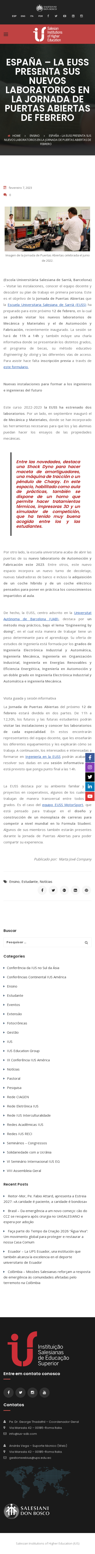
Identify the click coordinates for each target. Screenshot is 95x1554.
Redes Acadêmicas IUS (25, 1124)
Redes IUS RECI (19, 1133)
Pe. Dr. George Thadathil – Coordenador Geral (44, 1422)
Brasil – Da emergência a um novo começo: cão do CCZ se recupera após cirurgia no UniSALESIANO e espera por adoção (45, 1216)
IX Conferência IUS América (28, 1060)
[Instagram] (81, 15)
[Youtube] (64, 15)
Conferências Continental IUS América (36, 977)
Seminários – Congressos (27, 1143)
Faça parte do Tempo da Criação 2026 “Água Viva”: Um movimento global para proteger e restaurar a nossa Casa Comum (45, 1236)
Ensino (14, 881)
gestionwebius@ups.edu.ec (30, 1458)
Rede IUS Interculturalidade (29, 1115)
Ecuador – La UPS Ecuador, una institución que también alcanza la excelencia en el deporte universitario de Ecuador (42, 1257)
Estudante (29, 881)
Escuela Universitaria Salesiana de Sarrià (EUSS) (47, 304)
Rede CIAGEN (18, 1096)
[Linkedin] (72, 15)
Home (16, 136)
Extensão (14, 1013)
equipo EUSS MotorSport (62, 804)
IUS (9, 1041)
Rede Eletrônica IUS (23, 1106)
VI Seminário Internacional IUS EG (33, 1161)
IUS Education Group (23, 1050)
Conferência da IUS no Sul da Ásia (33, 967)
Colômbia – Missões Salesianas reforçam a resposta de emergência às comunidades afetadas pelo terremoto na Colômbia (46, 1277)
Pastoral (13, 1078)
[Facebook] (49, 15)
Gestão (13, 1032)
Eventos (13, 1004)
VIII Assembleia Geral (24, 1170)
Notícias (46, 881)
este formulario (15, 367)
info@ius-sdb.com (23, 1434)
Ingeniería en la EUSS (43, 756)
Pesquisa (14, 1087)
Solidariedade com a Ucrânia (29, 1152)
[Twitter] (55, 15)
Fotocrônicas (17, 1023)
